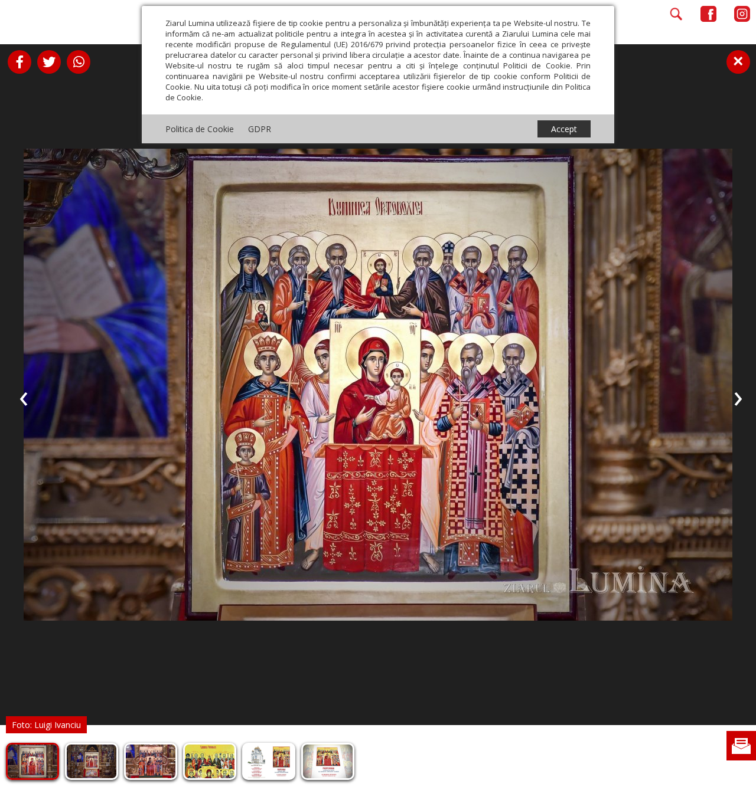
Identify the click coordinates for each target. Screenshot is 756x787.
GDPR (259, 129)
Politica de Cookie (199, 129)
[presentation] (23, 396)
